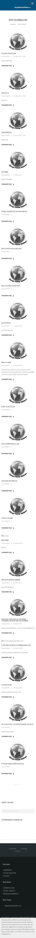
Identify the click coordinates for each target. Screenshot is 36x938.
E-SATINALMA (6, 685)
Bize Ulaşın (6, 362)
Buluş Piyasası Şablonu (11, 248)
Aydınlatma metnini (29, 931)
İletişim (4, 172)
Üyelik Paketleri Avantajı (12, 764)
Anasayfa (13, 24)
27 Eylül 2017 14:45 (19, 135)
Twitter (24, 849)
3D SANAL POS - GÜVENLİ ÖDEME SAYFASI (17, 724)
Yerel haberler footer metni (14, 211)
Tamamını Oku (6, 65)
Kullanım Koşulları (10, 444)
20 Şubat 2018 (17, 365)
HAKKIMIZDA (7, 870)
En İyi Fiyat (6, 323)
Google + (18, 851)
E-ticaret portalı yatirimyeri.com (15, 645)
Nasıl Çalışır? (7, 518)
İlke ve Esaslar (8, 406)
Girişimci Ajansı (9, 888)
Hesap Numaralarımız (10, 580)
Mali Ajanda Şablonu (10, 286)
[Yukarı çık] (18, 841)
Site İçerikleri (22, 24)
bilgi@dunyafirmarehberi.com (13, 905)
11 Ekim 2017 (17, 175)
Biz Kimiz (5, 540)
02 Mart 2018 (17, 583)
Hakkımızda (6, 132)
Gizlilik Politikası (9, 481)
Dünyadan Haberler (10, 894)
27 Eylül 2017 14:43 (19, 56)
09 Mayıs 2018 (17, 688)
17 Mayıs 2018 (17, 326)
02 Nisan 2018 (17, 648)
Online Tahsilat (9, 891)
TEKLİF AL (5, 93)
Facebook (12, 849)
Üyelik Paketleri (9, 873)
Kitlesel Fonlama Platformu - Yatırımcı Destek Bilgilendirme (14, 620)
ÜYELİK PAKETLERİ (8, 53)
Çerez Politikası (18, 931)
